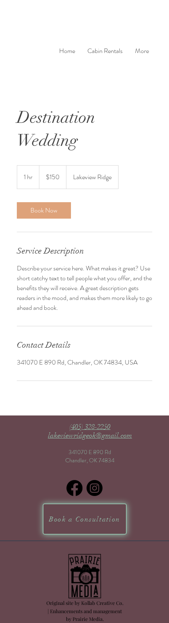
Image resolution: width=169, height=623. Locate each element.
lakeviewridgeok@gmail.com (90, 435)
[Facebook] (74, 488)
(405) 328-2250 (89, 426)
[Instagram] (95, 488)
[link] (44, 210)
